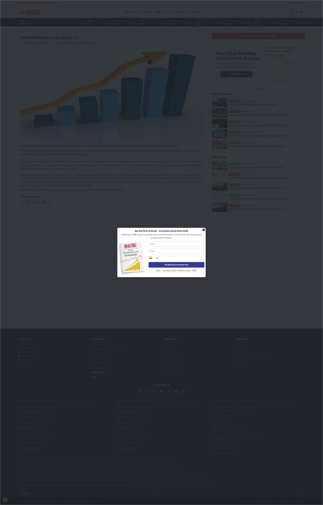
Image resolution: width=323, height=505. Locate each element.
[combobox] (151, 258)
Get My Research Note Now (176, 265)
